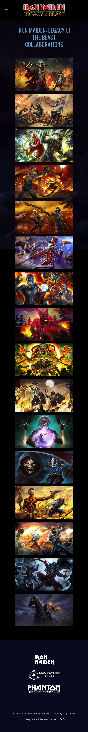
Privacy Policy (30, 719)
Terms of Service (48, 719)
